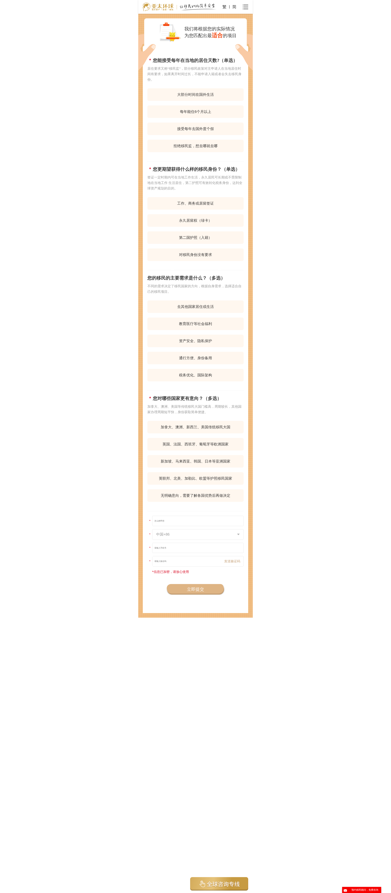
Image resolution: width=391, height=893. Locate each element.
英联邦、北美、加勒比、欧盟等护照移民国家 (195, 478)
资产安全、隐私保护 (195, 341)
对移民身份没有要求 (195, 255)
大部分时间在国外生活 (195, 94)
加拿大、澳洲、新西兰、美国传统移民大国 (195, 427)
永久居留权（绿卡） (195, 220)
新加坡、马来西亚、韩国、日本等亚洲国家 (195, 461)
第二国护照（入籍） (195, 237)
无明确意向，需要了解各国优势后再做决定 (195, 495)
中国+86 (163, 534)
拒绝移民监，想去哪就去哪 (195, 146)
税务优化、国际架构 (195, 375)
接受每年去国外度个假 (195, 129)
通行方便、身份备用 (195, 358)
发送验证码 (232, 561)
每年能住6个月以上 (195, 112)
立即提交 (195, 589)
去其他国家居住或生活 (195, 307)
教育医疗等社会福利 (195, 324)
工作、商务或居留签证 (195, 203)
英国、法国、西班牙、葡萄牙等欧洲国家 (195, 444)
